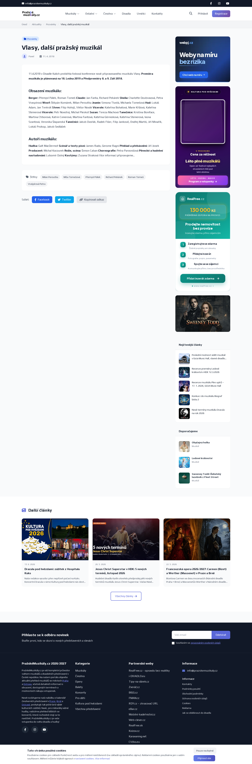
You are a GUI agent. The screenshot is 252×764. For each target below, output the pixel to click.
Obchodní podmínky (192, 693)
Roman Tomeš (136, 177)
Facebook (44, 199)
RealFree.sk (136, 725)
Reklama (186, 708)
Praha (65, 680)
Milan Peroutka (50, 177)
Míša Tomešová (72, 177)
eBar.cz (133, 709)
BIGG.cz (133, 692)
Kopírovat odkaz (94, 199)
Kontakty (157, 13)
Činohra (108, 13)
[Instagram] (219, 3)
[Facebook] (211, 3)
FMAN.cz (134, 698)
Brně (59, 701)
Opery (78, 681)
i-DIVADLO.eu (137, 676)
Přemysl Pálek (93, 177)
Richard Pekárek (114, 177)
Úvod (24, 24)
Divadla (126, 13)
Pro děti (80, 698)
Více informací (102, 758)
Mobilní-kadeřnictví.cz (142, 714)
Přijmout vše (204, 758)
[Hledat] (191, 13)
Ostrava (27, 684)
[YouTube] (227, 3)
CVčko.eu (134, 741)
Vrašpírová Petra (36, 184)
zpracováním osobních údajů (205, 642)
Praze (52, 701)
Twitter (66, 199)
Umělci (141, 13)
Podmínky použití (191, 688)
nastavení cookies (84, 758)
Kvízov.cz (134, 730)
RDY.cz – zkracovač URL (143, 703)
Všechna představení (87, 709)
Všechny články (124, 596)
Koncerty (80, 692)
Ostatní (89, 13)
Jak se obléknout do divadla (196, 712)
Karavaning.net (137, 736)
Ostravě (26, 704)
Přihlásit (203, 13)
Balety (79, 687)
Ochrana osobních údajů (194, 698)
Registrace (221, 13)
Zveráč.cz (134, 687)
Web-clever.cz (137, 720)
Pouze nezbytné (205, 750)
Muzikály (70, 13)
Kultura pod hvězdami (88, 703)
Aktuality (36, 24)
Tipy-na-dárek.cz (139, 681)
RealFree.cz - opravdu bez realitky (149, 670)
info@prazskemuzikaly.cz (38, 3)
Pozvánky (51, 24)
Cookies (186, 703)
